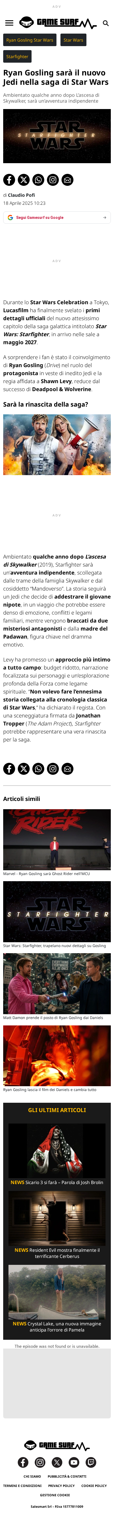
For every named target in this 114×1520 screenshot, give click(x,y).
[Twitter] (60, 1462)
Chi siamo (32, 1476)
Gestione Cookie (55, 1495)
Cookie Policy (94, 1485)
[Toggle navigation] (9, 23)
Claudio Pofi (21, 195)
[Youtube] (77, 1462)
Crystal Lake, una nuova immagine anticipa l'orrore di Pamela (57, 1327)
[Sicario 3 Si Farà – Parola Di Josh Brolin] (57, 1150)
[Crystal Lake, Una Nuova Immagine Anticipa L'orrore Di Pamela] (57, 1291)
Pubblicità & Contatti (67, 1476)
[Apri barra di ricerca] (106, 22)
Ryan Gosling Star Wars (29, 40)
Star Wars (73, 40)
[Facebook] (26, 1462)
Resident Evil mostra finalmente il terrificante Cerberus (57, 1253)
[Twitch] (91, 1462)
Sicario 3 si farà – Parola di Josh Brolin (57, 1182)
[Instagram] (43, 1462)
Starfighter (17, 56)
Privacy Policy (61, 1485)
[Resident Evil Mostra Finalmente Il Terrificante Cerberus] (57, 1218)
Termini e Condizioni (22, 1485)
